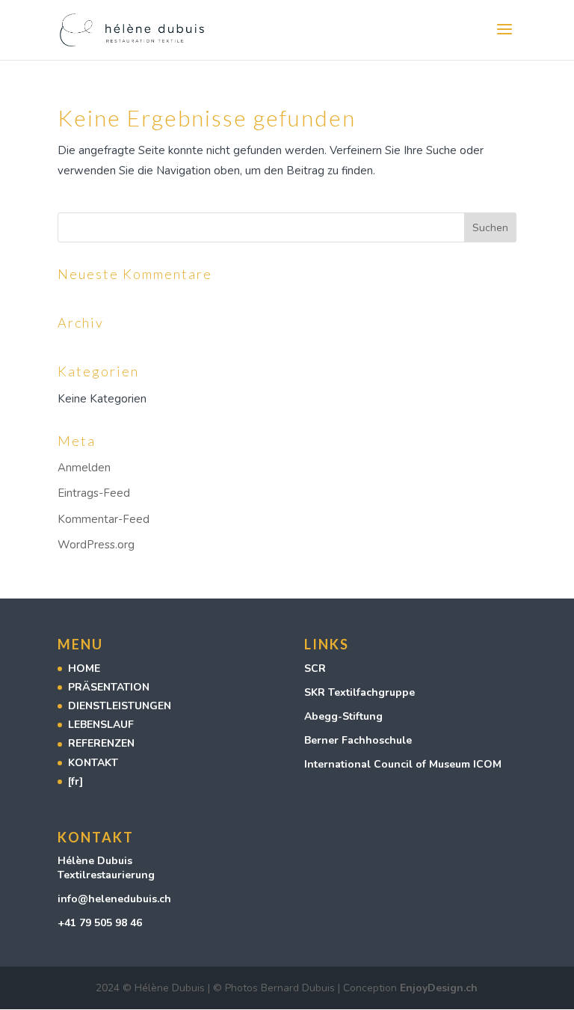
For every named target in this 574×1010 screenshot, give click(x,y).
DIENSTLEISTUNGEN (119, 706)
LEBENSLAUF (101, 724)
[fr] (75, 781)
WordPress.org (96, 544)
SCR (315, 668)
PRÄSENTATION (108, 687)
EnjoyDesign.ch (439, 988)
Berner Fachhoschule (358, 740)
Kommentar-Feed (103, 519)
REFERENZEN (101, 743)
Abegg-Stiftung (343, 716)
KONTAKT (93, 763)
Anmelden (84, 467)
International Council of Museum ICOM (404, 764)
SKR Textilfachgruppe (359, 692)
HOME (84, 668)
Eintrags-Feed (94, 493)
